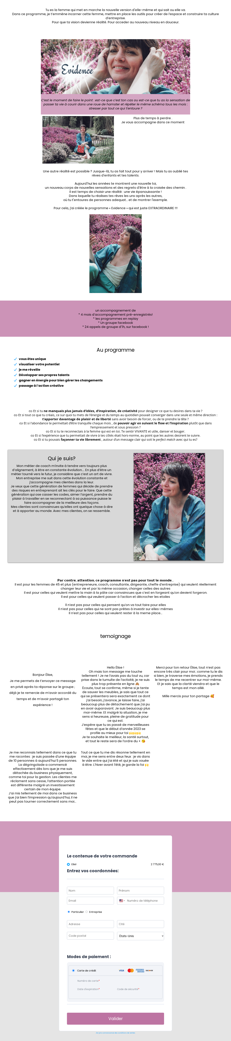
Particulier (77, 912)
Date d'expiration (88, 989)
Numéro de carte (88, 981)
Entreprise (95, 912)
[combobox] (121, 900)
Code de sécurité (127, 989)
